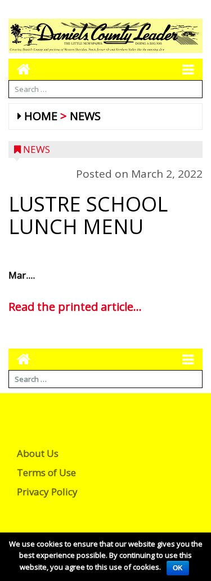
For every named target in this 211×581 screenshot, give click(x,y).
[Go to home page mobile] (19, 69)
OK (178, 568)
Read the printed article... (75, 306)
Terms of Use (46, 472)
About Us (38, 453)
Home (40, 116)
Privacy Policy (47, 491)
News (85, 116)
